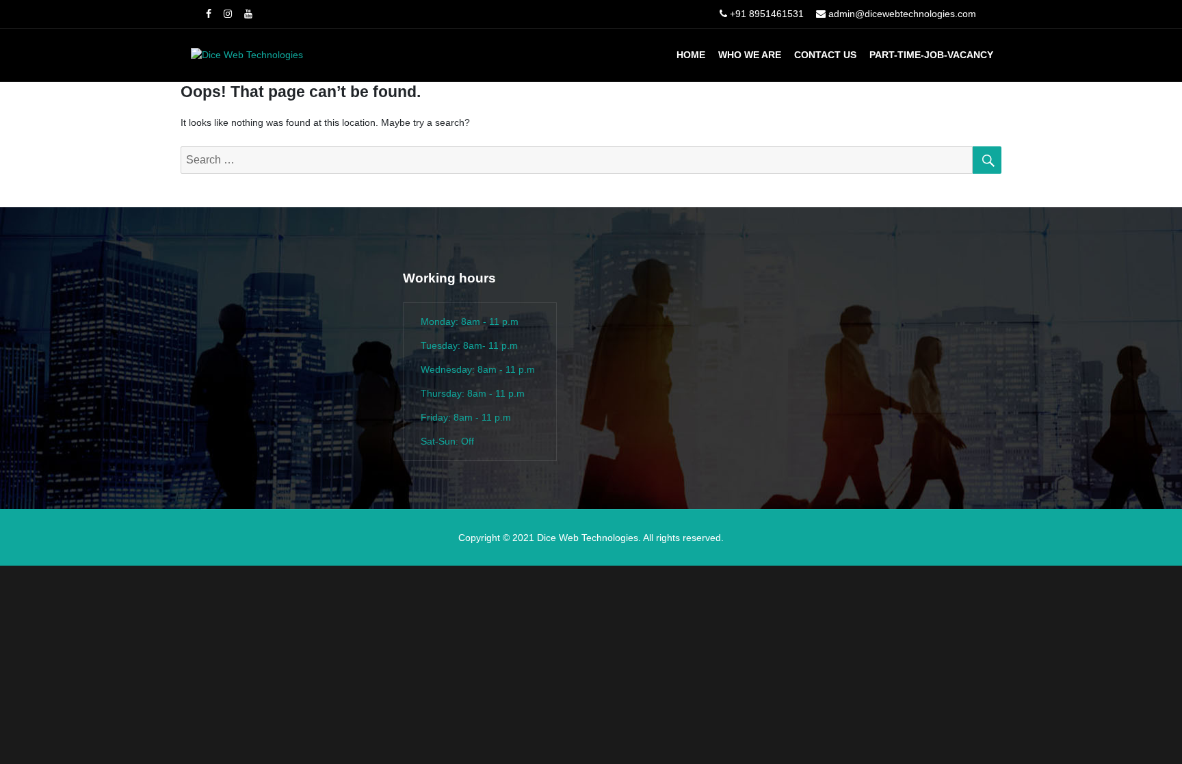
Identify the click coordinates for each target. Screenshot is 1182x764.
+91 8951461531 (767, 13)
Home (691, 54)
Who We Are (749, 54)
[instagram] (228, 13)
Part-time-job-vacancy (931, 54)
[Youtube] (248, 13)
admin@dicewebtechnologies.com (902, 13)
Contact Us (825, 54)
